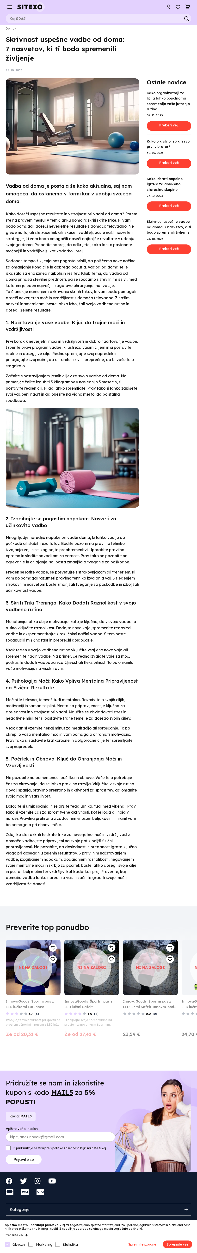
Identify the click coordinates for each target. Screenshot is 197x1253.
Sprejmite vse (177, 1244)
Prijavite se (64, 655)
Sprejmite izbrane (142, 1244)
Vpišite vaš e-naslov (63, 620)
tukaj (58, 644)
